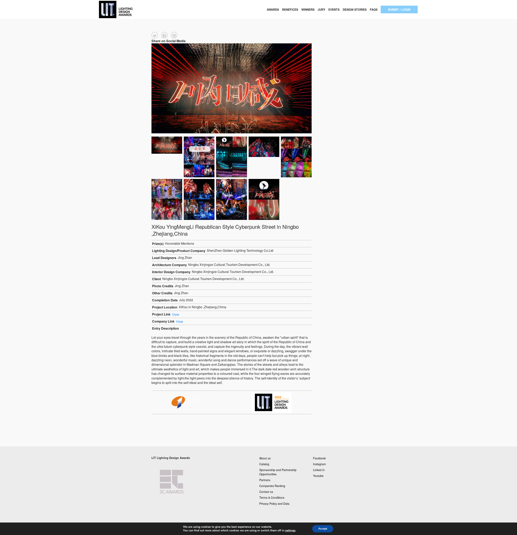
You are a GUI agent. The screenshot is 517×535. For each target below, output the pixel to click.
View (175, 314)
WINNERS (307, 9)
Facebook (319, 458)
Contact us (266, 492)
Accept (322, 529)
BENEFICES (290, 9)
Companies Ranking (272, 486)
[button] (154, 35)
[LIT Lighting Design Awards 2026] (129, 9)
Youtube (318, 475)
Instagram (319, 464)
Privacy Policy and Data (274, 503)
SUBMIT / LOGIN (399, 9)
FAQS (373, 9)
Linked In (319, 470)
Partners (264, 480)
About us (265, 458)
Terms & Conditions (271, 497)
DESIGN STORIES (355, 9)
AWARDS (273, 9)
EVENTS (333, 9)
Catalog (264, 464)
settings (290, 530)
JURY (321, 9)
